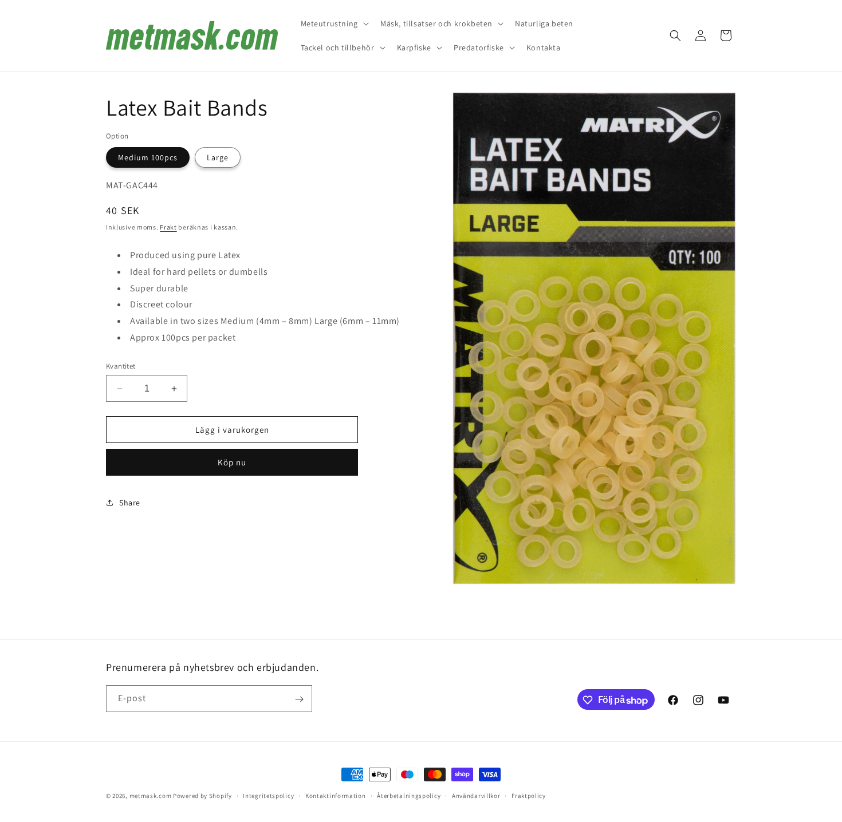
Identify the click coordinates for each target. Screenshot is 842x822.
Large (218, 157)
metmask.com (151, 796)
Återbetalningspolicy (408, 796)
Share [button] (129, 502)
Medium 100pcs (148, 157)
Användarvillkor (476, 796)
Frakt (168, 227)
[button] (333, 23)
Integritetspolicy (268, 796)
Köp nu (232, 462)
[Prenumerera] (299, 699)
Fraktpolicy (529, 796)
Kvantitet (121, 366)
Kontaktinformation (335, 796)
